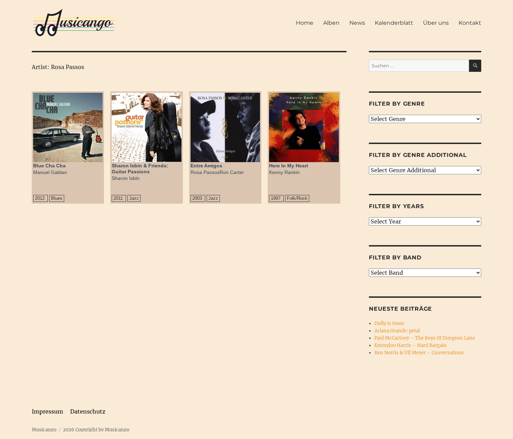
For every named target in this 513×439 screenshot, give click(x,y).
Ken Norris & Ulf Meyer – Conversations (419, 353)
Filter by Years (396, 206)
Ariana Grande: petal (397, 331)
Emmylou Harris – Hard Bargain (410, 345)
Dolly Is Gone (389, 323)
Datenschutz (87, 411)
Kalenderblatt (394, 23)
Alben (331, 23)
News (357, 23)
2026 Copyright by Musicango (96, 430)
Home (304, 23)
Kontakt (470, 23)
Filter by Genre (397, 103)
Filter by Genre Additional (418, 155)
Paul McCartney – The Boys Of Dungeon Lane (424, 338)
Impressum (47, 411)
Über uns (436, 23)
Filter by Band (395, 257)
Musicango (44, 430)
